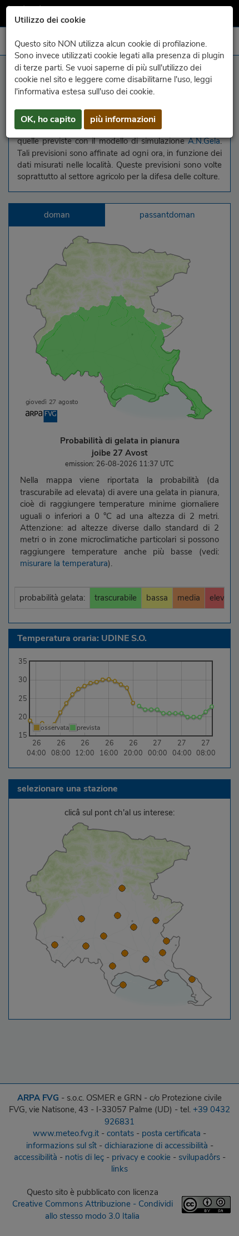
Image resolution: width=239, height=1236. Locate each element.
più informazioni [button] (123, 119)
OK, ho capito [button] (48, 119)
